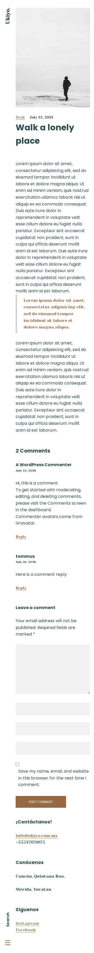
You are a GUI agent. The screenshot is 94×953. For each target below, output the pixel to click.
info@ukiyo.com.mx (37, 835)
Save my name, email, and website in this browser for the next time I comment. (53, 778)
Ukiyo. (7, 16)
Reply (21, 536)
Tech (20, 117)
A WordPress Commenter (44, 465)
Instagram (27, 923)
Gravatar (25, 523)
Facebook (26, 929)
